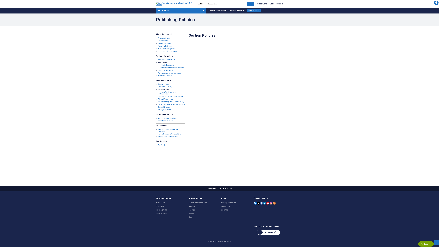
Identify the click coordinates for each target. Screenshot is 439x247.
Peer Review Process (165, 70)
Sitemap (224, 210)
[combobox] (227, 4)
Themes (192, 210)
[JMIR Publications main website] (175, 4)
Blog (190, 217)
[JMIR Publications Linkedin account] (264, 203)
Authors (192, 206)
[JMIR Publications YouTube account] (267, 203)
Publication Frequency (166, 43)
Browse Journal (236, 10)
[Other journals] (203, 10)
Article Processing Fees (166, 49)
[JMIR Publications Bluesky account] (255, 203)
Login (272, 4)
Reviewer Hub (161, 210)
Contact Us (225, 206)
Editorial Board (163, 41)
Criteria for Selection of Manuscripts (167, 93)
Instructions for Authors (166, 60)
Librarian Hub (161, 213)
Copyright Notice (164, 107)
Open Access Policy (165, 87)
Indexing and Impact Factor (167, 51)
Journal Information (217, 10)
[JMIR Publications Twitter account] (258, 203)
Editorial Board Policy (165, 99)
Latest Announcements (198, 203)
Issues (191, 213)
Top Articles (162, 145)
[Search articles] (250, 4)
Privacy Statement (164, 110)
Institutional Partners (165, 121)
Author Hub (160, 203)
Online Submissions (166, 65)
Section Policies (163, 84)
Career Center (262, 4)
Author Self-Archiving (165, 76)
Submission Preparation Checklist (171, 68)
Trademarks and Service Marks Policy (171, 104)
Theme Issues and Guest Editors (169, 134)
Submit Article (254, 10)
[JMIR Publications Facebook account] (261, 203)
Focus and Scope (164, 38)
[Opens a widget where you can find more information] (426, 244)
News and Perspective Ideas (168, 136)
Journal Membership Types (168, 118)
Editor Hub (160, 206)
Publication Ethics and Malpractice (170, 73)
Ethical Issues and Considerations (171, 96)
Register (279, 4)
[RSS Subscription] (274, 203)
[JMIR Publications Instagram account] (271, 203)
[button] (436, 2)
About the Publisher (165, 46)
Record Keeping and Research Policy (171, 102)
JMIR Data (164, 10)
